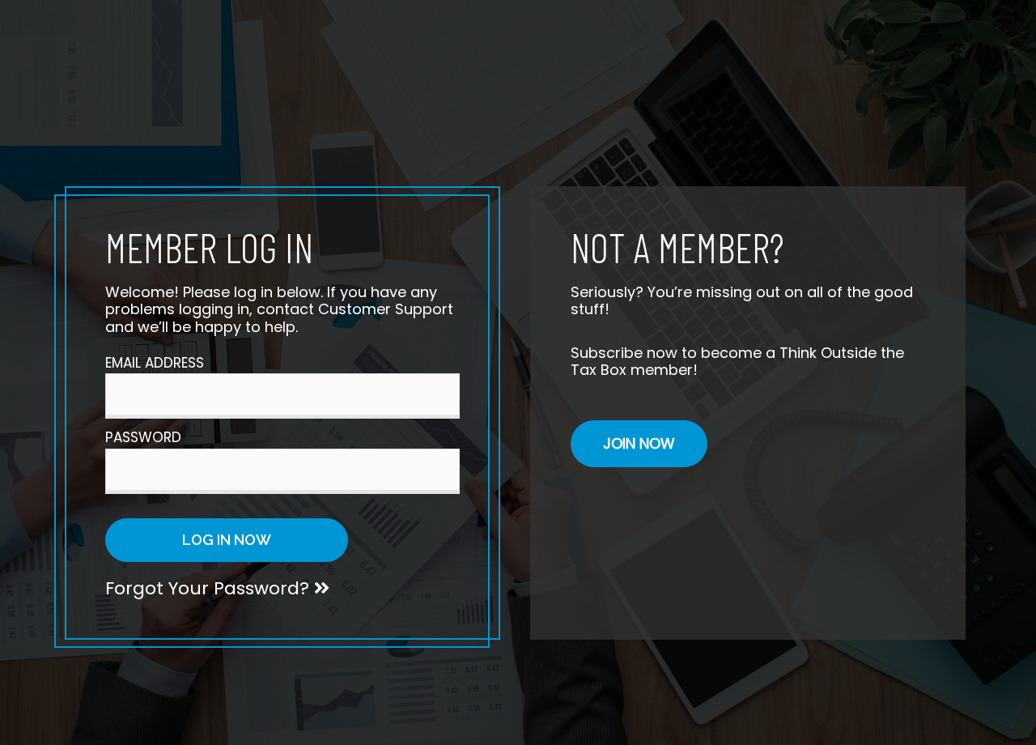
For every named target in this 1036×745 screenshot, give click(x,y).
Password (143, 437)
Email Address (154, 362)
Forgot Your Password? (209, 588)
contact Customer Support (355, 309)
